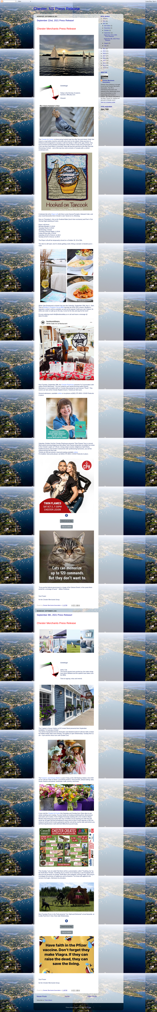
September (107, 33)
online (60, 393)
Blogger (89, 1007)
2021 (104, 23)
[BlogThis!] (74, 605)
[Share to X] (76, 605)
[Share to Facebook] (77, 605)
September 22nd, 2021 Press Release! (55, 20)
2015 (104, 60)
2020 (104, 48)
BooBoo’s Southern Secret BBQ (53, 307)
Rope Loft (55, 214)
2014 (104, 63)
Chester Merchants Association (108, 81)
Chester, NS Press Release (57, 9)
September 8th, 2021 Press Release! (54, 615)
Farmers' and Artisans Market (51, 778)
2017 (104, 56)
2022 (104, 21)
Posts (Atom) (48, 1000)
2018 (104, 53)
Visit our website (66, 526)
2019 (104, 51)
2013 (104, 65)
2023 (104, 18)
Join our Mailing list (42, 602)
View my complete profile (108, 102)
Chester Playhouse (68, 384)
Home (67, 996)
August (106, 43)
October (106, 30)
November (107, 28)
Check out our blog (66, 521)
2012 (104, 68)
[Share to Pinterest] (79, 605)
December (107, 25)
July (105, 45)
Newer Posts (42, 996)
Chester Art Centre (47, 139)
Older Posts (92, 996)
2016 (104, 58)
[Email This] (72, 605)
